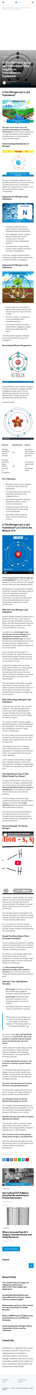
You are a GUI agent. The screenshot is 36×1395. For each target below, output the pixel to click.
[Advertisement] (18, 31)
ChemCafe (5, 1380)
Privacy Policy (22, 1380)
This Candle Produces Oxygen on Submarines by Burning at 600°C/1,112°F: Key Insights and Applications (15, 1286)
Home (4, 8)
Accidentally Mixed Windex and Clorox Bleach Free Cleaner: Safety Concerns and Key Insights (16, 1297)
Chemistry (6, 1228)
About (4, 1382)
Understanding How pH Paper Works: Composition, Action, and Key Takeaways (17, 1328)
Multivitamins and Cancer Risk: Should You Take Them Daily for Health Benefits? (17, 1307)
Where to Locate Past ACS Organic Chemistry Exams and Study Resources (17, 1234)
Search (5, 1259)
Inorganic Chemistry (9, 57)
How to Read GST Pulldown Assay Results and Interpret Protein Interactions (15, 1195)
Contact (20, 1382)
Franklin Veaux (12, 81)
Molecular (6, 1188)
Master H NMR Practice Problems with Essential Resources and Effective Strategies (17, 1318)
